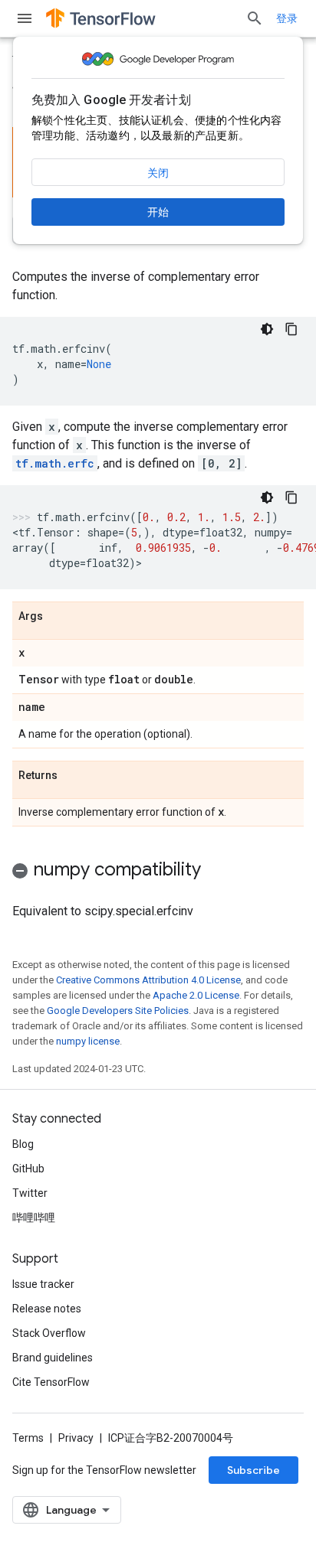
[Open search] (254, 18)
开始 (158, 212)
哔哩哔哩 (33, 1217)
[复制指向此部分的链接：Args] (58, 617)
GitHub (28, 1168)
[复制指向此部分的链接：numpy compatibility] (216, 871)
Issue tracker (43, 1284)
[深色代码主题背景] (267, 329)
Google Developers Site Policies (118, 1010)
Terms (28, 1438)
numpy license (88, 1041)
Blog (23, 1144)
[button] (158, 872)
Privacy (76, 1438)
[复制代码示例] (291, 329)
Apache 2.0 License (196, 995)
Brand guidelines (52, 1357)
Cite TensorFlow (51, 1382)
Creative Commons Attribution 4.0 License (148, 980)
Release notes (46, 1308)
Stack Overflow (49, 1333)
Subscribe (253, 1470)
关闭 (158, 173)
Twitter (30, 1193)
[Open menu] (24, 18)
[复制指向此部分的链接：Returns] (73, 776)
